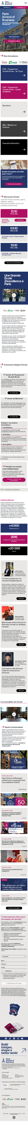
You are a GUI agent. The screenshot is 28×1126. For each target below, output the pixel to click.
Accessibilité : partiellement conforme (15, 1113)
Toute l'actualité (17, 1077)
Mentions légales (5, 1113)
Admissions (4, 1074)
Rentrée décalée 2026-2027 (19, 1076)
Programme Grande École (19, 1075)
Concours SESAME (6, 381)
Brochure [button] (6, 7)
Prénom (3, 964)
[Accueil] (6, 3)
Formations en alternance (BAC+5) (7, 1078)
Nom (2, 960)
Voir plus (21, 598)
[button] (14, 1117)
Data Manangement (5, 1077)
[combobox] (3, 971)
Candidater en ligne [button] (14, 41)
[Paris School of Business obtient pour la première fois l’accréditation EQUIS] (14, 771)
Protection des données (22, 995)
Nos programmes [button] (14, 37)
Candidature (20, 7)
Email (2, 967)
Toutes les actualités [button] (14, 908)
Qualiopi (16, 1084)
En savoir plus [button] (14, 393)
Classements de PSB (5, 1075)
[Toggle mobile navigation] (25, 3)
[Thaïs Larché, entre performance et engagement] (14, 863)
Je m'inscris (20, 220)
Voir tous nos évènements (14, 263)
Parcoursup (19, 403)
